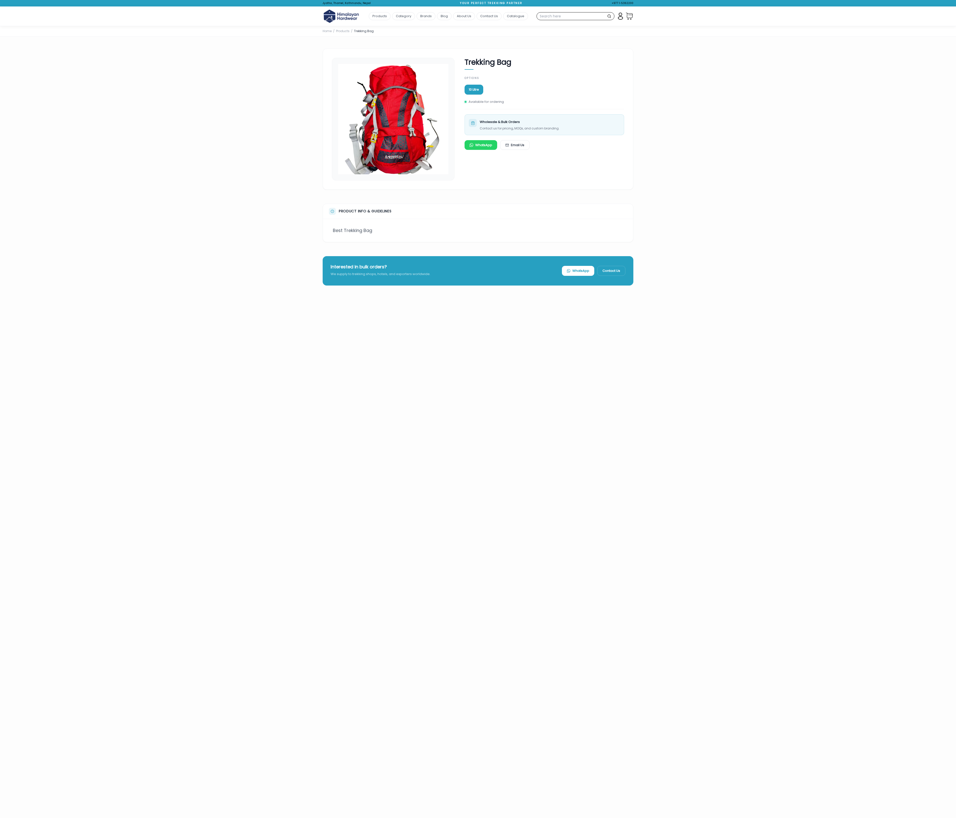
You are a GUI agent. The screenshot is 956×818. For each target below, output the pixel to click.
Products (379, 16)
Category (403, 16)
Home (327, 31)
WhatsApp (483, 145)
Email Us (517, 145)
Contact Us (489, 16)
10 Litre (474, 89)
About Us (464, 16)
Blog (444, 16)
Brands (426, 16)
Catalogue (515, 16)
